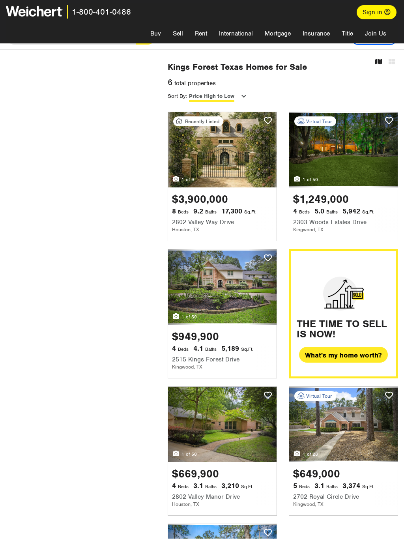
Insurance (316, 33)
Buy (155, 33)
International (236, 33)
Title (347, 33)
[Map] (378, 62)
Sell (178, 33)
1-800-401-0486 (101, 12)
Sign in (373, 12)
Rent (201, 33)
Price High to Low (211, 96)
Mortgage (278, 33)
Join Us (375, 33)
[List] (391, 62)
